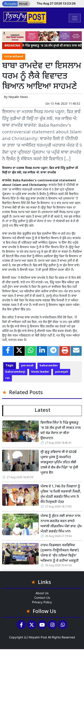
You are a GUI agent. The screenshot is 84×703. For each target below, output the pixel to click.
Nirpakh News (18, 97)
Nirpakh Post (38, 637)
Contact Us (42, 597)
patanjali (61, 372)
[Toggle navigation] (75, 18)
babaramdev (49, 365)
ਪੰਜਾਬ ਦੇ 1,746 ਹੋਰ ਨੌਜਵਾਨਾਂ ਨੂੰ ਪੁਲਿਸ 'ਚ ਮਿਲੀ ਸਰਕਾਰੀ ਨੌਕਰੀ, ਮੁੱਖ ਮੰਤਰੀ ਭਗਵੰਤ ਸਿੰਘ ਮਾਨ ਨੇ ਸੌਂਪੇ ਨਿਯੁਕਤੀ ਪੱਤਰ (60, 494)
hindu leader (40, 372)
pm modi (27, 365)
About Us (42, 593)
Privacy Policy (42, 602)
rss (7, 378)
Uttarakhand (13, 56)
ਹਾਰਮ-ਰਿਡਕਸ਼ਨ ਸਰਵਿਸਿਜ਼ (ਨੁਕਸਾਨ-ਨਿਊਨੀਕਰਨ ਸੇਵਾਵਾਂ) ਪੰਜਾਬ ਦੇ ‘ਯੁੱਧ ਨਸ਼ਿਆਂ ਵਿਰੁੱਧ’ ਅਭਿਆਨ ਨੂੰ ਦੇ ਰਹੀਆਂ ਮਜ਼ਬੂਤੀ (59, 553)
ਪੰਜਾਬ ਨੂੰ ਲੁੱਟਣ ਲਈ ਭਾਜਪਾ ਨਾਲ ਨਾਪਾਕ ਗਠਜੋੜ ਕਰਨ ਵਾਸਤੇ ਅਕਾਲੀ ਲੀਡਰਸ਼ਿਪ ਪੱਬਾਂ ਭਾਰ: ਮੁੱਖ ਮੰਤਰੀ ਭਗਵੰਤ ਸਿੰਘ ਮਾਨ (61, 524)
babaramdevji (15, 372)
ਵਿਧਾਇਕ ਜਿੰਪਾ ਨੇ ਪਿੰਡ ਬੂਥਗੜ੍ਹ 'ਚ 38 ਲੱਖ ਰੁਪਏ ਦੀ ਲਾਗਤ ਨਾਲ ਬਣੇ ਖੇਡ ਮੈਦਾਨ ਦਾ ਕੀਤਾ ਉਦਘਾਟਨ (60, 431)
